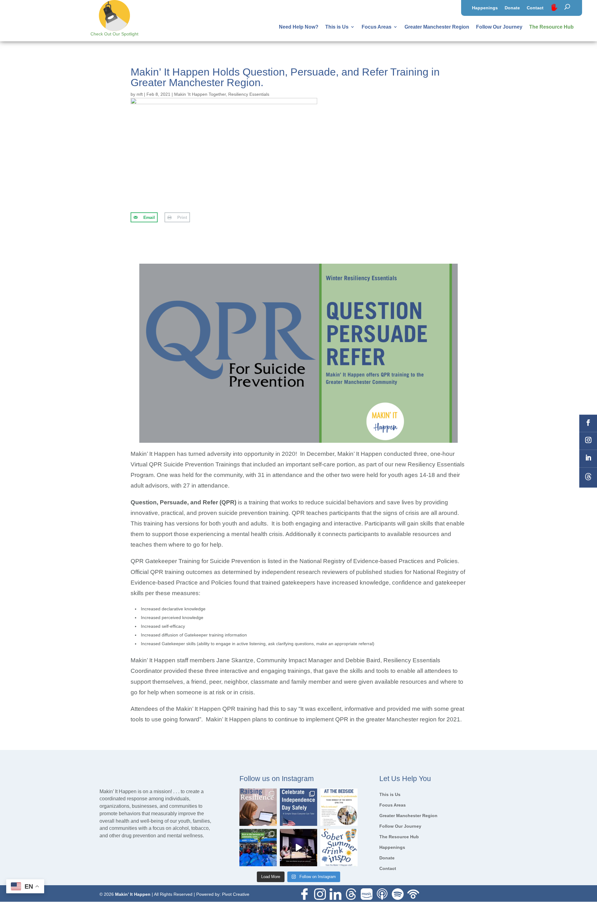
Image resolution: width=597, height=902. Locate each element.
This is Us (337, 27)
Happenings (485, 8)
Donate (512, 8)
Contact (535, 8)
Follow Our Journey (499, 27)
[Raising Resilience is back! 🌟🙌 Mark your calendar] (258, 807)
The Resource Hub (551, 27)
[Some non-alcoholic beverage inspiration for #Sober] (339, 847)
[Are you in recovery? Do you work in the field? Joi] (339, 807)
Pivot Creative (235, 894)
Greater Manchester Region (437, 27)
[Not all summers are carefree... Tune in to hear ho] (298, 847)
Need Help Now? (298, 27)
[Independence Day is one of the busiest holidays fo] (298, 807)
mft (140, 94)
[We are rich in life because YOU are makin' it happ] (258, 847)
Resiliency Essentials (248, 94)
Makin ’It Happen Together (200, 94)
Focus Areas (376, 27)
